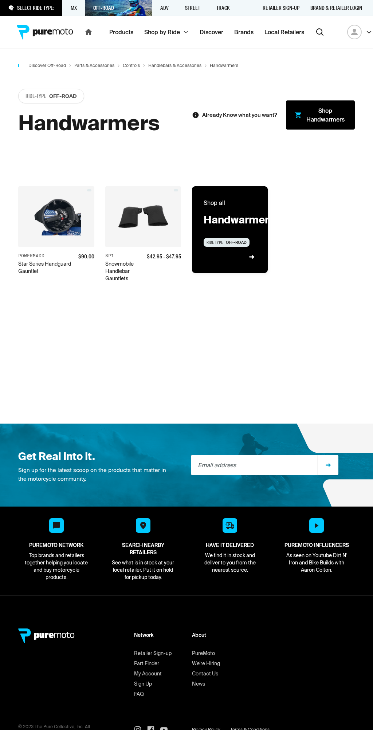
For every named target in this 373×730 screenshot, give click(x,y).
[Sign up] (328, 465)
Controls (131, 65)
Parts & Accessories (94, 65)
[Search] (320, 32)
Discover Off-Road (47, 65)
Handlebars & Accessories (174, 65)
